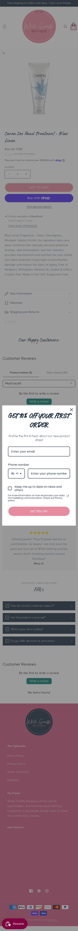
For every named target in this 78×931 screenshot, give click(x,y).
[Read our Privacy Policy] (68, 496)
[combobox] (16, 474)
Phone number (18, 465)
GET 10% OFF (39, 511)
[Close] (71, 409)
